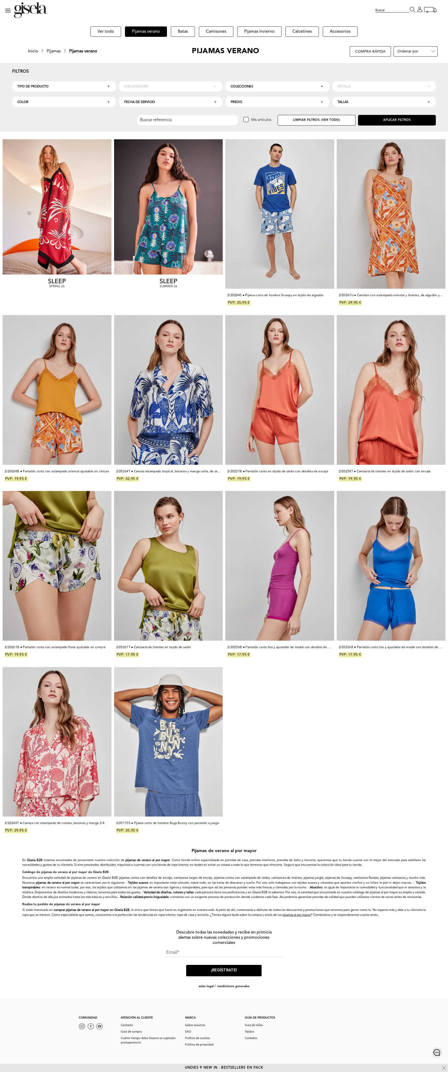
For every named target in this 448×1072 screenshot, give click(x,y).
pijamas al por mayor (297, 915)
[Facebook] (92, 1027)
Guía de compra (131, 1031)
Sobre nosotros (195, 1025)
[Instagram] (83, 1027)
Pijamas (54, 51)
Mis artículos (261, 120)
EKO (188, 1031)
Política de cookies (197, 1038)
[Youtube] (100, 1027)
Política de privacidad (199, 1044)
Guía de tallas (254, 1025)
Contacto (127, 1025)
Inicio (33, 51)
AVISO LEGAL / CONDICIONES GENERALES (224, 986)
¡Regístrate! (224, 970)
